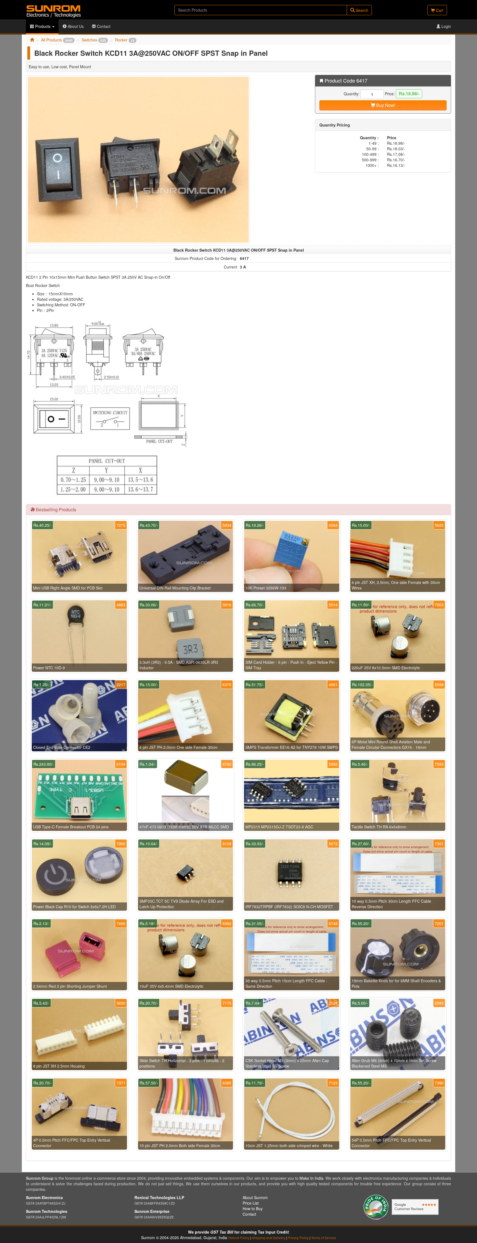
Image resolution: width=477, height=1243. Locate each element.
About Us (75, 26)
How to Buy (253, 1208)
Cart (439, 10)
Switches (94, 40)
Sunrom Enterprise (151, 1211)
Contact (103, 26)
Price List (251, 1203)
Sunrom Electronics (44, 1197)
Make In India (311, 1178)
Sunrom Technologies (46, 1211)
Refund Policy (238, 1237)
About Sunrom (255, 1197)
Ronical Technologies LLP (159, 1197)
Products (43, 26)
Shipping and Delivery (268, 1237)
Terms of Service (323, 1237)
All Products (57, 40)
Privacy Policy (298, 1237)
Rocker (124, 40)
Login (445, 26)
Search (361, 10)
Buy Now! (385, 105)
